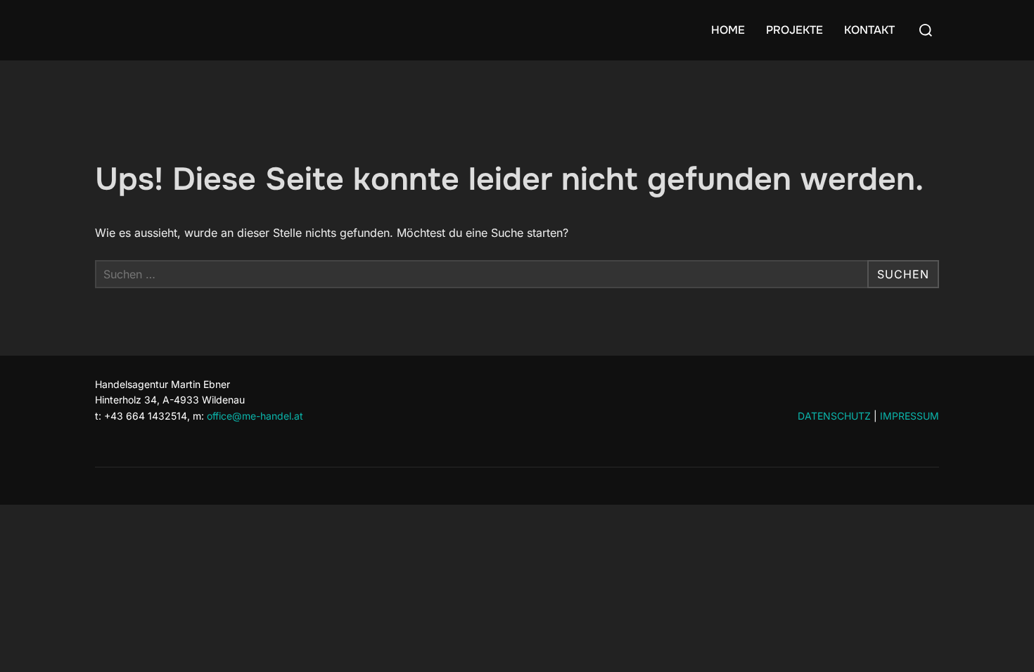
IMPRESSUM (909, 416)
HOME (728, 29)
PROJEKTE (794, 29)
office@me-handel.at (255, 416)
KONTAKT (869, 29)
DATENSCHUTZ (834, 416)
